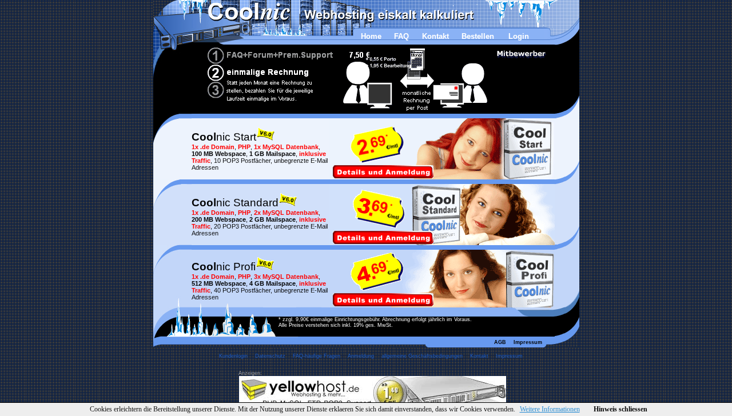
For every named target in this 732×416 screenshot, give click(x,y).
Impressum (528, 342)
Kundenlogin (233, 356)
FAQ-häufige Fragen (316, 356)
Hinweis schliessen (620, 409)
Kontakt (435, 36)
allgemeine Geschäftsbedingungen (422, 356)
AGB (500, 342)
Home (371, 36)
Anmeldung (361, 356)
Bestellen (478, 36)
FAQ (401, 36)
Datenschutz (270, 356)
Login (518, 36)
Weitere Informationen (550, 409)
